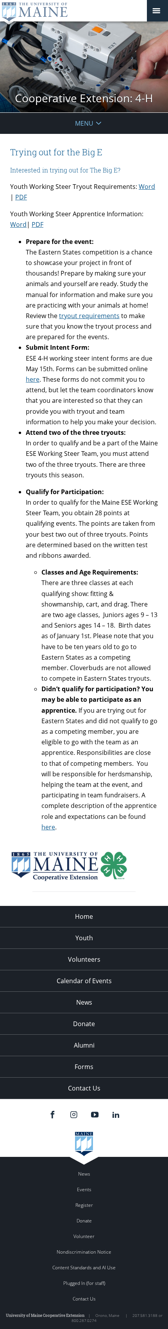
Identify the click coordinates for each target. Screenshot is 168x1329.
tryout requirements (89, 315)
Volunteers (84, 959)
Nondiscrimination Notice (84, 1252)
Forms (84, 1066)
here (32, 379)
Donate (84, 1023)
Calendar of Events (84, 981)
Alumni (84, 1045)
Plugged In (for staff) (84, 1283)
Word (147, 186)
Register (84, 1205)
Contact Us (84, 1088)
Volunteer (84, 1236)
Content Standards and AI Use (84, 1267)
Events (84, 1189)
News (84, 1002)
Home (84, 916)
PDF (21, 197)
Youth (84, 938)
